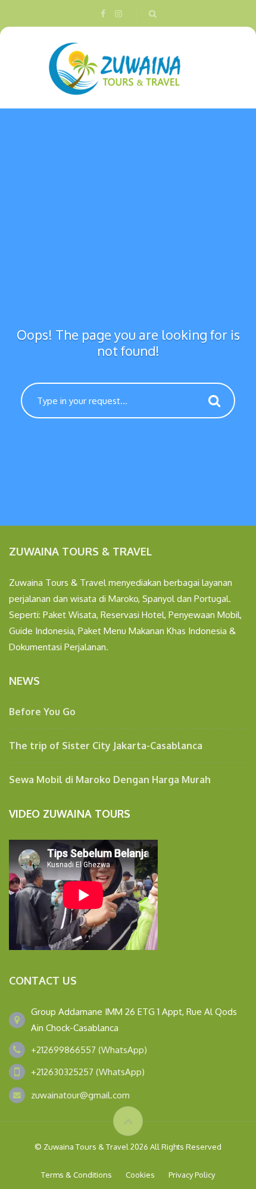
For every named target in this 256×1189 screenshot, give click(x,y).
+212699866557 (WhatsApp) (89, 1049)
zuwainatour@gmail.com (80, 1095)
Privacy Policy (191, 1174)
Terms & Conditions (76, 1174)
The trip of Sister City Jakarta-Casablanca (105, 746)
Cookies (140, 1174)
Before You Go (42, 712)
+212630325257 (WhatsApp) (88, 1072)
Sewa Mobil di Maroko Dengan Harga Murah (110, 780)
